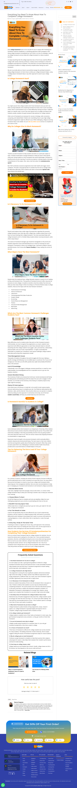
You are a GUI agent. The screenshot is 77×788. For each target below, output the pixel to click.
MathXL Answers (34, 770)
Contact (24, 769)
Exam (28, 7)
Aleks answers (34, 766)
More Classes (42, 773)
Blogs (24, 773)
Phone (60, 150)
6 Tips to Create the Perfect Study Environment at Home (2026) (65, 110)
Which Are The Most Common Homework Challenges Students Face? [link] (68, 36)
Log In (68, 7)
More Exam (50, 773)
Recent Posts (14, 699)
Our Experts (25, 767)
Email (60, 145)
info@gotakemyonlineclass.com (13, 756)
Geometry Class (43, 769)
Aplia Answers (34, 768)
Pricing (47, 7)
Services (17, 7)
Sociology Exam (51, 767)
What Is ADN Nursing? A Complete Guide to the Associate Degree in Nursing (67, 71)
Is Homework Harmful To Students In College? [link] (68, 40)
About (24, 760)
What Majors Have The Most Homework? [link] (68, 33)
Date (59, 164)
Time (68, 164)
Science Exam (50, 758)
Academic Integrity (60, 760)
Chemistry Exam (51, 760)
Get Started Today (31, 732)
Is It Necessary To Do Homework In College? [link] (67, 30)
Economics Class (43, 762)
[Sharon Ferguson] (10, 706)
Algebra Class (42, 767)
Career (24, 771)
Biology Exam (50, 762)
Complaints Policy (68, 758)
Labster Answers (34, 772)
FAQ (23, 764)
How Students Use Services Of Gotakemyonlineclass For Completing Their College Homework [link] (69, 48)
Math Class (42, 764)
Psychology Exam (51, 764)
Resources (41, 7)
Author (9, 699)
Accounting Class (43, 758)
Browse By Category (69, 137)
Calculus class (42, 771)
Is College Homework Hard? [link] (69, 24)
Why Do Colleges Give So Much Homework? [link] (68, 27)
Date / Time (61, 160)
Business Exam (51, 769)
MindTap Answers (34, 774)
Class (23, 7)
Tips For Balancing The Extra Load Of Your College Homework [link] (69, 43)
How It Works (34, 7)
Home (24, 758)
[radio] (23, 687)
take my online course (34, 121)
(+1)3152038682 (49, 732)
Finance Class (42, 760)
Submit (67, 172)
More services (33, 776)
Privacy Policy (68, 760)
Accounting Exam (51, 771)
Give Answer (62, 166)
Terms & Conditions (68, 762)
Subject (60, 155)
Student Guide (25, 18)
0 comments (31, 18)
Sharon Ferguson (12, 18)
